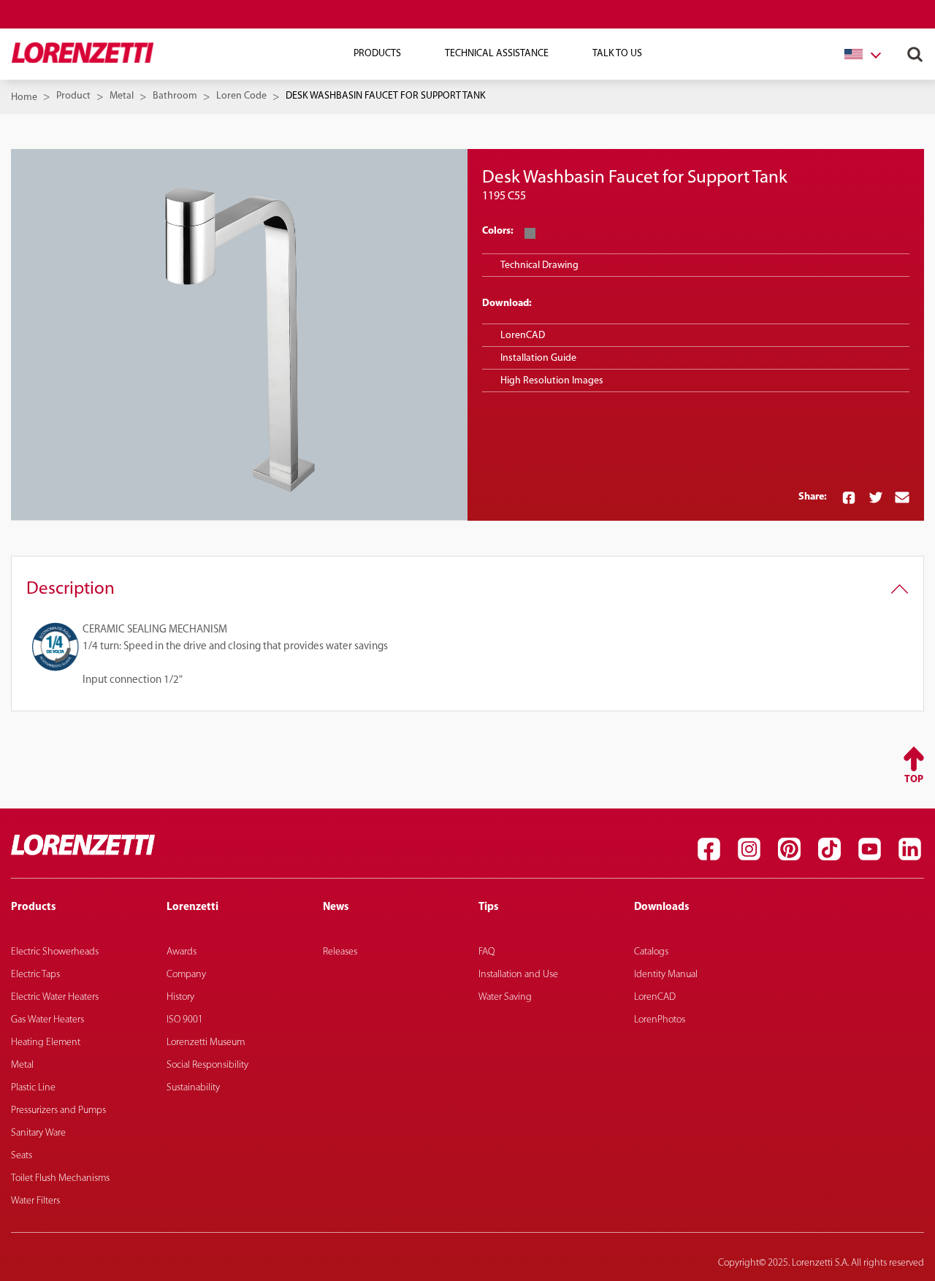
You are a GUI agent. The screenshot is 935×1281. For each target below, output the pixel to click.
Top (913, 779)
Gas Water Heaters (47, 1019)
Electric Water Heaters (55, 997)
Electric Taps (35, 974)
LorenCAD (522, 335)
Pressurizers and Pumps (58, 1110)
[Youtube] (869, 848)
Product (73, 96)
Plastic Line (33, 1087)
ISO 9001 (185, 1019)
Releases (340, 952)
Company (186, 974)
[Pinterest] (789, 848)
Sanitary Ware (38, 1133)
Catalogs (651, 952)
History (180, 997)
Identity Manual (666, 974)
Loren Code (241, 96)
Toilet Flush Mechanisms (60, 1178)
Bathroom (175, 96)
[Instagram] (748, 848)
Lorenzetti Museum (206, 1042)
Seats (21, 1155)
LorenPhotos (659, 1019)
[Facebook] (708, 848)
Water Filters (35, 1201)
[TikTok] (829, 848)
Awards (181, 952)
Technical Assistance (497, 53)
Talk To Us (617, 53)
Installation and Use (518, 974)
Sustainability (193, 1087)
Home (24, 97)
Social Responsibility (207, 1065)
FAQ (486, 952)
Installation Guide (538, 358)
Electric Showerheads (55, 952)
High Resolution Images (551, 380)
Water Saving (505, 997)
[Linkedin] (909, 848)
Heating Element (45, 1042)
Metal (122, 96)
